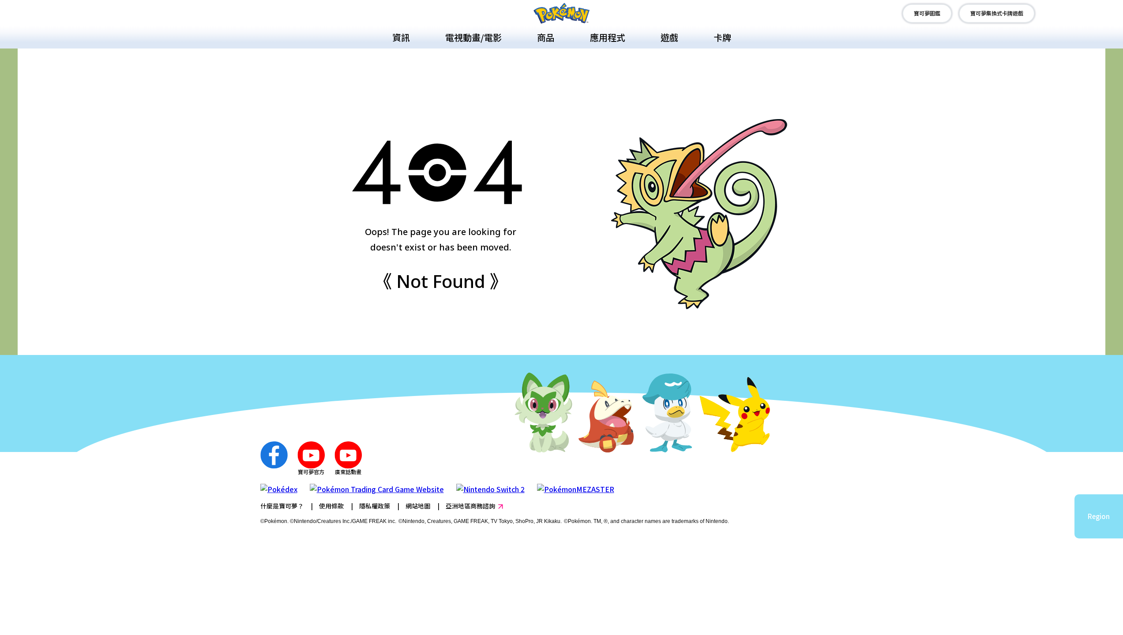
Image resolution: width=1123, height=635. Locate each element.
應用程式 (607, 37)
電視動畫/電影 (473, 37)
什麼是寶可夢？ (282, 505)
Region (1099, 516)
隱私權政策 (374, 505)
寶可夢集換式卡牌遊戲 (996, 13)
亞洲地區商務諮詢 (470, 505)
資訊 (401, 37)
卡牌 (722, 37)
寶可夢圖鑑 (927, 13)
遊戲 (669, 37)
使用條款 (331, 505)
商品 (546, 37)
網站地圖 (418, 505)
